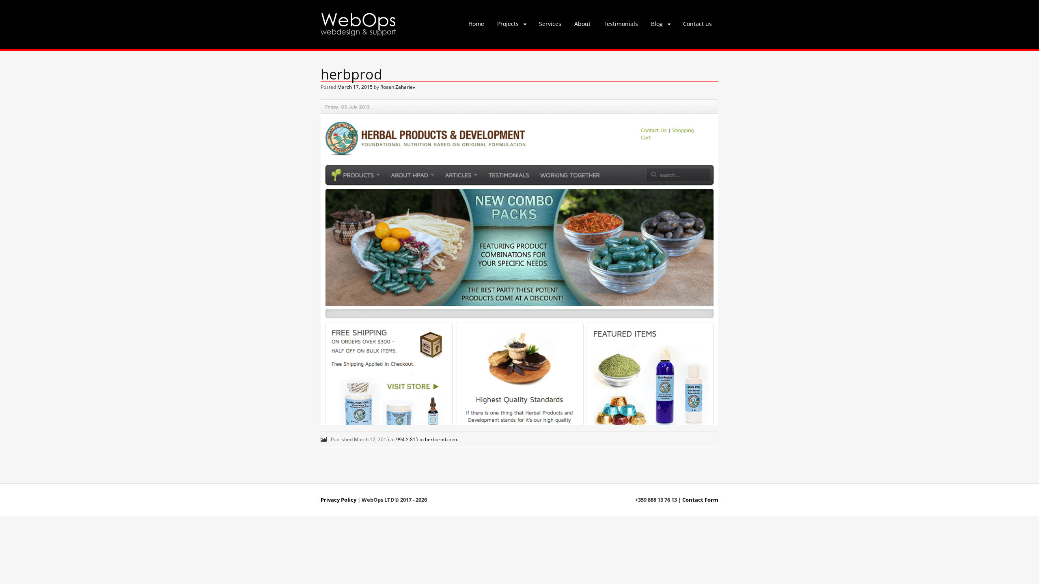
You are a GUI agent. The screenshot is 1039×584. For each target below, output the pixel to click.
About (582, 24)
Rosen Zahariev (397, 87)
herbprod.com (441, 439)
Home (476, 24)
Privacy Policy (338, 499)
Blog (657, 24)
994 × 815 (407, 439)
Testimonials (621, 24)
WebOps (358, 19)
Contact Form (700, 499)
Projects (508, 24)
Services (550, 24)
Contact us (697, 24)
